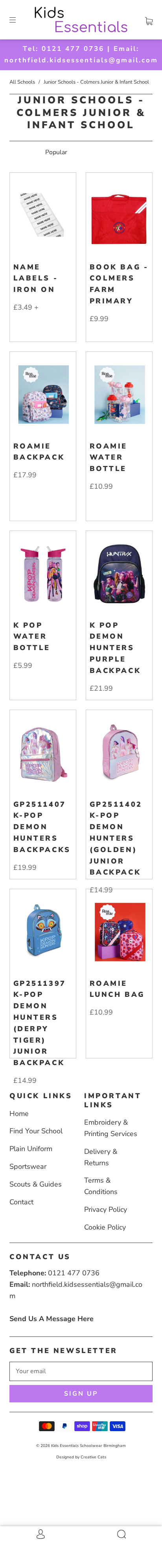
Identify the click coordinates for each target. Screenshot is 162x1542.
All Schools (22, 82)
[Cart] (149, 19)
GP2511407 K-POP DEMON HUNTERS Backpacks (42, 827)
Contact (21, 1202)
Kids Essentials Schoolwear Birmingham (88, 1446)
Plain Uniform (30, 1148)
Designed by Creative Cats (81, 1457)
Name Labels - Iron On (35, 278)
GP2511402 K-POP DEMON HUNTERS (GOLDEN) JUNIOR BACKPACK (116, 838)
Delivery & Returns (100, 1157)
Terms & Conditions (101, 1186)
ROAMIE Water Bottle (109, 457)
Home (19, 1113)
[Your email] (81, 1371)
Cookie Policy (105, 1227)
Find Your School (36, 1131)
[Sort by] (81, 152)
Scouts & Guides (35, 1184)
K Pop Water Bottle (32, 637)
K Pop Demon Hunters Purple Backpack (115, 648)
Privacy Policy (105, 1209)
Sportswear (27, 1166)
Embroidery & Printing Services (110, 1128)
